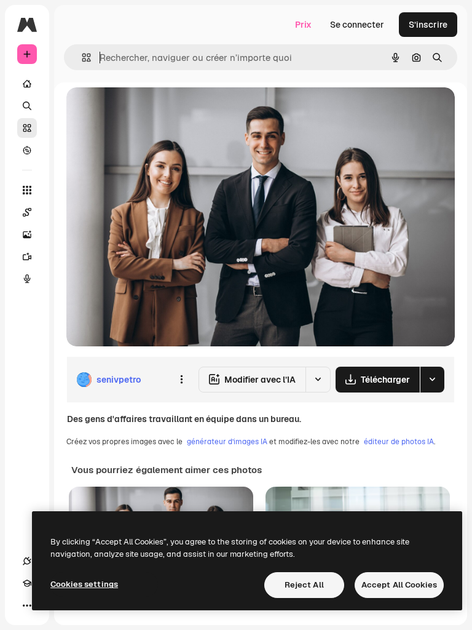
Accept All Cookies (399, 585)
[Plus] (27, 605)
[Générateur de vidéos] (27, 256)
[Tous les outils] (27, 190)
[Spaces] (27, 212)
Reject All (304, 585)
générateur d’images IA (227, 442)
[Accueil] (27, 84)
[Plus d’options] (181, 379)
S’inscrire (428, 24)
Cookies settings (84, 584)
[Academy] (27, 583)
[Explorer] (27, 150)
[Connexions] (27, 561)
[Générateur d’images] (27, 234)
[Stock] (27, 128)
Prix (303, 24)
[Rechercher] (27, 106)
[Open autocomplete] (81, 57)
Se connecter (357, 24)
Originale (147, 110)
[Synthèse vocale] (27, 279)
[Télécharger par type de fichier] (432, 380)
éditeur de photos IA (399, 442)
